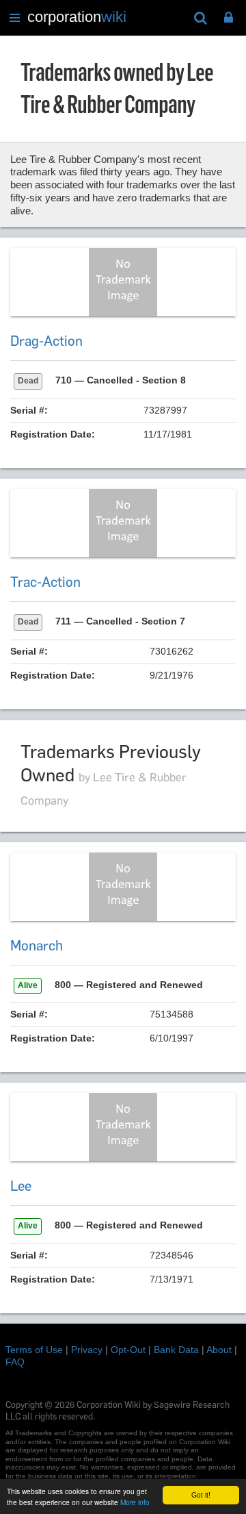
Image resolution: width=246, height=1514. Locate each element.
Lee (20, 1186)
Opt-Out (128, 1349)
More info (135, 1502)
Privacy (86, 1349)
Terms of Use (34, 1349)
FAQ (15, 1362)
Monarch (36, 945)
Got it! (200, 1494)
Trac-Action (45, 582)
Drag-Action (46, 341)
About (219, 1349)
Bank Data (176, 1349)
